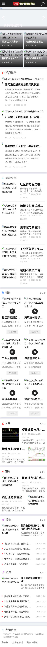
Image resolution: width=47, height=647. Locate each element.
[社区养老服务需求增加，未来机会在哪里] (12, 306)
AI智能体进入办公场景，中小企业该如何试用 (34, 358)
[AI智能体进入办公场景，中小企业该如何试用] (34, 347)
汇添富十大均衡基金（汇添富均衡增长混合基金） (23, 117)
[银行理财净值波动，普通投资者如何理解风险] (36, 502)
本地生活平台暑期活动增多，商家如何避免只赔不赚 (18, 601)
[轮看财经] (23, 3)
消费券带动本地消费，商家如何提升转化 (18, 616)
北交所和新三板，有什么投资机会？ (18, 543)
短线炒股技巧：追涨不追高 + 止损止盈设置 (33, 430)
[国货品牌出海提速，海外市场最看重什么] (12, 388)
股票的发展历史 (13, 25)
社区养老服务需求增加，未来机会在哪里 (32, 184)
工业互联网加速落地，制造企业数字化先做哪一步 (32, 249)
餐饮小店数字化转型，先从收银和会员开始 (34, 399)
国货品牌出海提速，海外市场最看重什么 (12, 399)
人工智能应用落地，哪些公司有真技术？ (18, 548)
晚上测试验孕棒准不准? (31, 579)
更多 (41, 293)
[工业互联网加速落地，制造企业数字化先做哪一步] (12, 347)
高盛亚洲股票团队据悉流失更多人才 (35, 41)
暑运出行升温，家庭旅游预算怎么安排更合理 (18, 611)
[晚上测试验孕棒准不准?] (10, 584)
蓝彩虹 (5, 642)
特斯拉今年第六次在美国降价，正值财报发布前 (11, 58)
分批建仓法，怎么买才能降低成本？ (18, 553)
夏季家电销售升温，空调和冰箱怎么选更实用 (32, 227)
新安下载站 (32, 642)
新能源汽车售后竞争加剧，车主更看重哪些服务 (18, 606)
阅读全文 (12, 332)
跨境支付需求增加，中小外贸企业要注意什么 (32, 206)
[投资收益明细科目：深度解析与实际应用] (10, 531)
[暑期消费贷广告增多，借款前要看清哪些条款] (10, 483)
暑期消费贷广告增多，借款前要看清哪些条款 (32, 270)
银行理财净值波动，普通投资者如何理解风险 (13, 497)
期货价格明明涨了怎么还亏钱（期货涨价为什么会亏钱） (35, 58)
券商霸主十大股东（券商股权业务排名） (23, 146)
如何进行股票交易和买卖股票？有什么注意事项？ (23, 84)
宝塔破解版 (17, 642)
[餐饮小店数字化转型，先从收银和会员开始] (34, 388)
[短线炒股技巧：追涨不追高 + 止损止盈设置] (10, 435)
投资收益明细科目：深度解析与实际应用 (32, 527)
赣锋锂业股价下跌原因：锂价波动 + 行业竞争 (13, 449)
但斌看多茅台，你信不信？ (16, 564)
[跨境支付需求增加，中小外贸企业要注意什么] (34, 306)
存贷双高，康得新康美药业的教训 (18, 559)
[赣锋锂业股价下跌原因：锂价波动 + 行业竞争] (36, 454)
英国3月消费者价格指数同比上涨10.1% (11, 41)
